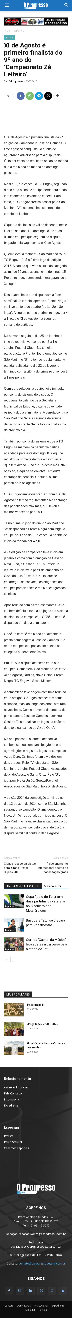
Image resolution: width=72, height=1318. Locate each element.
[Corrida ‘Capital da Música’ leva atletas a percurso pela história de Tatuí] (14, 944)
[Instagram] (20, 1291)
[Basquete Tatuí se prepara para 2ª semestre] (14, 925)
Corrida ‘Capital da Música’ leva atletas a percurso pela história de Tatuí (46, 944)
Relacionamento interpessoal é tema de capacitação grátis (53, 868)
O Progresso (16, 81)
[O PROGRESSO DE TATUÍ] (36, 5)
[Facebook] (21, 96)
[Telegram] (39, 96)
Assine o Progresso (16, 1087)
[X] (48, 96)
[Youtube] (63, 1291)
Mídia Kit (30, 1310)
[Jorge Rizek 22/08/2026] (14, 1029)
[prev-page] (6, 959)
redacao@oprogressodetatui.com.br (42, 1234)
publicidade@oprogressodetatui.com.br (36, 1246)
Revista (8, 1136)
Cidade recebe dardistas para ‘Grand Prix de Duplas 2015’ (20, 868)
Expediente (11, 1105)
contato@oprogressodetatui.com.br (42, 1263)
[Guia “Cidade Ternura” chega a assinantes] (14, 1048)
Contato (9, 1305)
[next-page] (12, 959)
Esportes (19, 30)
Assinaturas (24, 1305)
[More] (57, 96)
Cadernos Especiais (16, 1148)
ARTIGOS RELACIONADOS (22, 886)
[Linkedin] (31, 1291)
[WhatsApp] (30, 96)
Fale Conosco (13, 1093)
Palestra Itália (35, 1004)
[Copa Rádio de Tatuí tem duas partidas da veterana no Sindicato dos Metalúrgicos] (14, 901)
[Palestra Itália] (14, 1010)
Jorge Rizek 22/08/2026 (42, 1024)
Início (7, 30)
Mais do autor (52, 886)
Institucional (12, 1099)
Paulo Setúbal (13, 1142)
